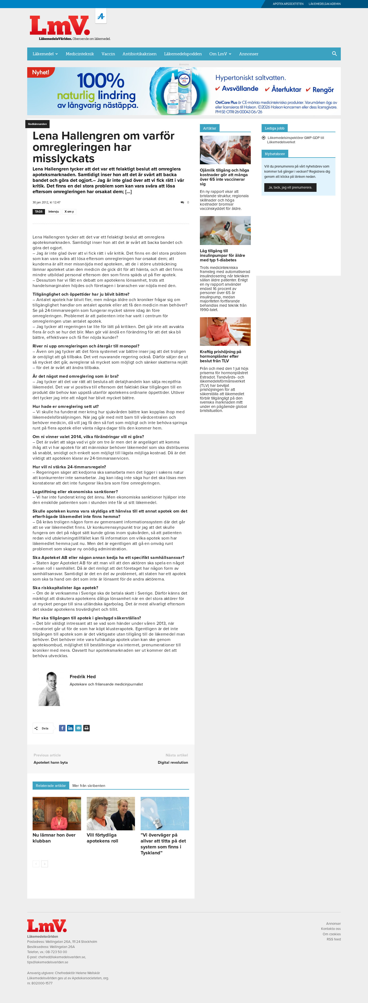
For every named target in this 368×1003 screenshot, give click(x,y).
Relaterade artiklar (51, 785)
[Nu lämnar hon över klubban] (57, 813)
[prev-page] (36, 864)
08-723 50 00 (56, 952)
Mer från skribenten (88, 785)
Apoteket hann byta (51, 762)
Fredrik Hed (83, 677)
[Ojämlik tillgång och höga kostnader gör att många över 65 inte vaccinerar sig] (225, 163)
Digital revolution (173, 762)
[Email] (78, 728)
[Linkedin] (70, 728)
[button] (334, 54)
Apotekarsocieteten (288, 3)
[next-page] (44, 864)
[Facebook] (62, 728)
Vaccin (108, 54)
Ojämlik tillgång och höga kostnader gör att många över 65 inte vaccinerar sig (224, 177)
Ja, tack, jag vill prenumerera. (290, 187)
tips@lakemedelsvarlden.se (47, 962)
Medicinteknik (80, 54)
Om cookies (332, 934)
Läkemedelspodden (183, 54)
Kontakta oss (331, 929)
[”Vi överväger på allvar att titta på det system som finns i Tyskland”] (165, 813)
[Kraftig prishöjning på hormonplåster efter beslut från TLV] (225, 344)
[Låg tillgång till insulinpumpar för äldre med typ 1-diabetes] (225, 243)
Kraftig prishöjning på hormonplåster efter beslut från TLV (220, 356)
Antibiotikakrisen (140, 54)
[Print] (86, 728)
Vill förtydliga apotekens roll (102, 838)
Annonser (248, 54)
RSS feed (334, 939)
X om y (69, 211)
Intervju (53, 211)
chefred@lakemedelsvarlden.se (61, 957)
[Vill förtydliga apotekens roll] (111, 813)
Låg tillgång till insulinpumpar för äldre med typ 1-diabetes (222, 255)
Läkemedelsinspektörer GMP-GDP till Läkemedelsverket (295, 140)
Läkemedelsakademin (325, 3)
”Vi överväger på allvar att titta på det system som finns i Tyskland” (163, 844)
